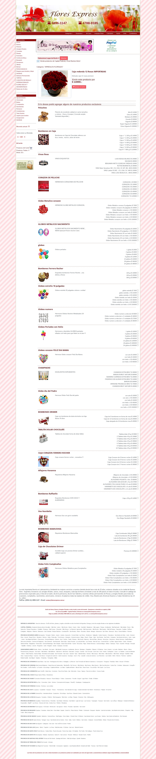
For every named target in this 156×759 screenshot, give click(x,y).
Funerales (19, 55)
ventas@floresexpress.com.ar (55, 600)
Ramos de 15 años (21, 89)
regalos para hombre (22, 115)
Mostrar (63, 58)
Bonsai (18, 67)
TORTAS (18, 78)
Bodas (18, 102)
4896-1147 (59, 23)
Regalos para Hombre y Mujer (25, 71)
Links (124, 33)
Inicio (19, 33)
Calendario (110, 33)
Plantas (18, 53)
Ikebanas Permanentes (23, 76)
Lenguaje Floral (98, 33)
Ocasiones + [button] (79, 33)
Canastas (19, 51)
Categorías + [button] (69, 33)
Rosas (18, 42)
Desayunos (19, 62)
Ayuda (118, 33)
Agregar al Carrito (79, 87)
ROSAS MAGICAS (21, 69)
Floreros (18, 47)
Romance (19, 109)
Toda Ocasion (20, 113)
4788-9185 (90, 23)
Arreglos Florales (21, 49)
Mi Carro (88, 33)
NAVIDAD (19, 73)
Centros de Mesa (21, 58)
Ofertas (18, 64)
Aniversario (19, 100)
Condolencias (20, 111)
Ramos (18, 44)
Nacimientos (20, 106)
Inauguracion (20, 118)
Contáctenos (133, 33)
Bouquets (19, 60)
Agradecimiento (21, 98)
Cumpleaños (20, 104)
